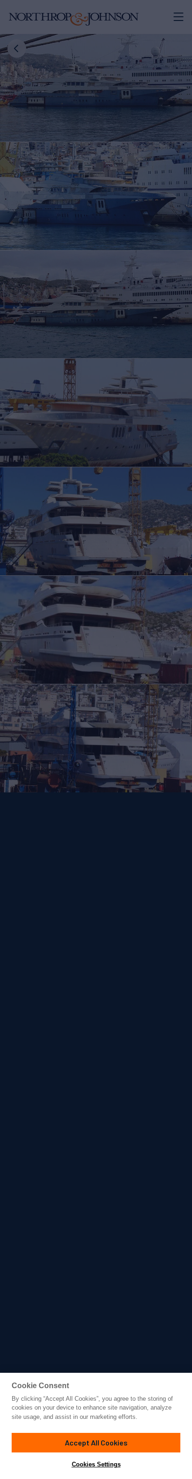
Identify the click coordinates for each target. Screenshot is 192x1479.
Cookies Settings (96, 1464)
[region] (96, 1426)
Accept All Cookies (96, 1442)
